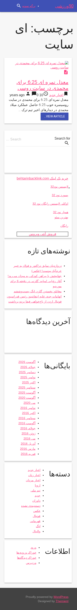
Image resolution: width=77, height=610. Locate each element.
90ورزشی (64, 6)
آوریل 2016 (28, 443)
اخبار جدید (56, 95)
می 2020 (30, 402)
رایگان (64, 225)
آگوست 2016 (27, 423)
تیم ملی (35, 490)
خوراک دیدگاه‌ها (26, 557)
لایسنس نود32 (59, 186)
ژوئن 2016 (29, 433)
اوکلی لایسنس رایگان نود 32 (50, 203)
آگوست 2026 (27, 362)
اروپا (37, 485)
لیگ (38, 526)
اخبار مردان (33, 480)
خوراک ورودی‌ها (26, 552)
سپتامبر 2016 (27, 418)
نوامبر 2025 (28, 377)
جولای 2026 (28, 367)
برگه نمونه (29, 6)
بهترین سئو (61, 217)
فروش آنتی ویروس (42, 234)
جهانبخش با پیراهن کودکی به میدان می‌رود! (35, 276)
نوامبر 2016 (28, 408)
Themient (62, 601)
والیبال (36, 531)
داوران (36, 500)
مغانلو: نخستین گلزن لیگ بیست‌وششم (38, 291)
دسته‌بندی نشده (30, 505)
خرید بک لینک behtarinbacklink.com (42, 178)
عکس (36, 511)
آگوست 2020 (27, 397)
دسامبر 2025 (27, 372)
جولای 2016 (28, 428)
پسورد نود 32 (60, 195)
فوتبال (36, 516)
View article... (54, 116)
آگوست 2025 (27, 392)
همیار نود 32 (60, 212)
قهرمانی (35, 521)
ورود (33, 547)
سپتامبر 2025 (27, 387)
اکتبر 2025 (29, 382)
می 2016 (30, 438)
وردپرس (31, 562)
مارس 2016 (28, 448)
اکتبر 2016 (29, 413)
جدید (37, 495)
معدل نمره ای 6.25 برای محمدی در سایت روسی (42, 85)
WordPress (60, 597)
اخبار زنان (34, 475)
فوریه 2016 (28, 454)
